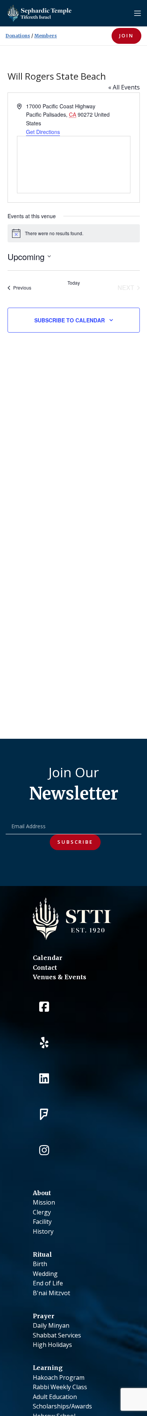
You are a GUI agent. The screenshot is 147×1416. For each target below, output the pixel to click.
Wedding (45, 1274)
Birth (40, 1264)
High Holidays (52, 1345)
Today (73, 283)
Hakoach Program (58, 1377)
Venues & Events (59, 977)
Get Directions (43, 132)
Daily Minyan (51, 1325)
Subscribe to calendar (69, 320)
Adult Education (55, 1397)
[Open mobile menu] (137, 13)
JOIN (126, 35)
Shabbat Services (57, 1335)
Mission (44, 1202)
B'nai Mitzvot (51, 1293)
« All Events (124, 87)
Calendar (47, 957)
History (43, 1231)
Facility (42, 1221)
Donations (18, 36)
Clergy (42, 1212)
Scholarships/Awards (62, 1406)
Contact (45, 967)
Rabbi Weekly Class (60, 1387)
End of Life (48, 1283)
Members (45, 36)
